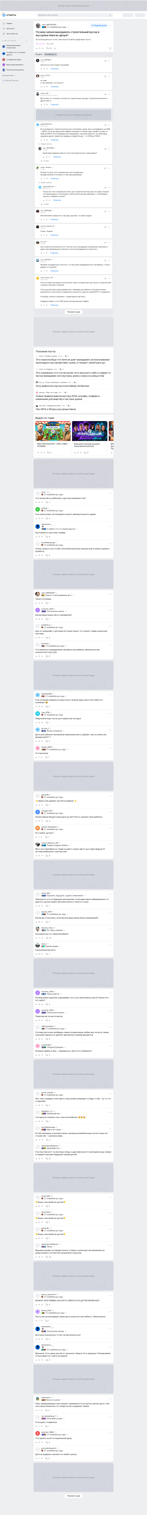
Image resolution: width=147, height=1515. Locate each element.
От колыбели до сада (56, 27)
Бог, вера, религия (55, 930)
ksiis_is (41, 382)
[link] (53, 438)
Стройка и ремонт (51, 356)
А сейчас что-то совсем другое (61, 529)
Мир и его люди (52, 392)
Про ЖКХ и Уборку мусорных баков (56, 409)
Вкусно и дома (53, 1400)
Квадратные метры (54, 406)
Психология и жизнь (55, 611)
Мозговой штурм (54, 1419)
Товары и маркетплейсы (57, 845)
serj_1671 (42, 406)
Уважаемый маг (53, 1114)
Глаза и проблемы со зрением (56, 382)
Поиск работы (53, 994)
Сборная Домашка (55, 1047)
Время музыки (51, 946)
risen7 (41, 356)
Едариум (49, 369)
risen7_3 (42, 369)
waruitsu (42, 392)
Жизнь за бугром (54, 731)
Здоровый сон (53, 1148)
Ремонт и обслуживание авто (58, 595)
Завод (49, 1247)
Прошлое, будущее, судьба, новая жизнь (65, 896)
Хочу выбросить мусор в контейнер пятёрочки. (62, 386)
